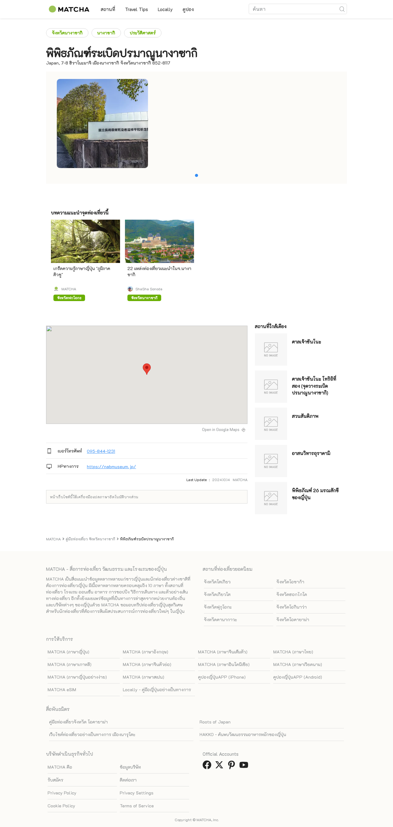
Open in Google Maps (220, 429)
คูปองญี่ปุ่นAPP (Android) (297, 677)
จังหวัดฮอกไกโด (291, 594)
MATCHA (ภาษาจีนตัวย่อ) (147, 664)
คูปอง (188, 9)
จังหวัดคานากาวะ (220, 619)
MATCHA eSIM (62, 689)
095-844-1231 (101, 451)
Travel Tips (136, 9)
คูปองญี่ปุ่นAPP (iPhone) (222, 677)
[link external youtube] (245, 766)
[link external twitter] (220, 766)
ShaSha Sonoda (148, 289)
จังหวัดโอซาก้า (290, 582)
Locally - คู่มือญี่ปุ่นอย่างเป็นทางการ (157, 689)
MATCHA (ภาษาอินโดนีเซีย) (224, 664)
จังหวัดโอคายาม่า (292, 619)
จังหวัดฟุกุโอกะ (218, 607)
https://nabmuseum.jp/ (111, 466)
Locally (165, 9)
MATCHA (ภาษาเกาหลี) (69, 664)
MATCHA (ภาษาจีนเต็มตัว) (222, 652)
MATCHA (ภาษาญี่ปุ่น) (68, 652)
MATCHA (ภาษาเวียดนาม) (297, 664)
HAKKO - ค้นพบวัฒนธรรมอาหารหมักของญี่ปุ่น (243, 734)
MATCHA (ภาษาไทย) (293, 652)
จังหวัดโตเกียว (217, 582)
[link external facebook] (208, 766)
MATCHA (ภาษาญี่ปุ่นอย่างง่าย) (77, 677)
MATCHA (68, 289)
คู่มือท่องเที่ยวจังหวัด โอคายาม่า (78, 722)
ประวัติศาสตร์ (143, 33)
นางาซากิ (106, 33)
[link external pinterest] (232, 766)
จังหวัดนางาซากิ (67, 33)
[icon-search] (342, 9)
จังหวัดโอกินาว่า (291, 607)
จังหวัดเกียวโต (217, 594)
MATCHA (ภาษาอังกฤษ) (145, 652)
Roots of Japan (215, 722)
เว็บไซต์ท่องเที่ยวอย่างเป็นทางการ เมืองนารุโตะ (92, 734)
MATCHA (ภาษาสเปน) (143, 677)
